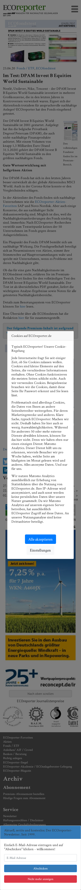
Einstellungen (40, 550)
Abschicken (40, 868)
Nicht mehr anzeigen (40, 879)
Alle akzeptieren (40, 539)
